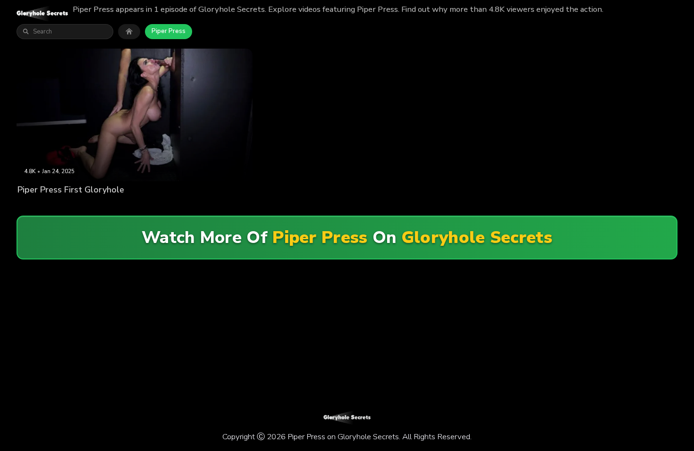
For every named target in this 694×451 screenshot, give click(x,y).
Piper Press (169, 31)
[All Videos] (129, 31)
